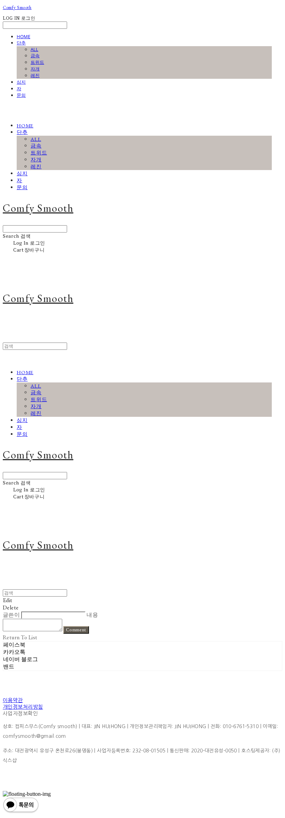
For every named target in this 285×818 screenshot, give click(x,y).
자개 (35, 69)
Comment (76, 629)
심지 (21, 82)
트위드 (37, 62)
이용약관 (13, 700)
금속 (35, 55)
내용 (92, 614)
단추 (21, 43)
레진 (35, 75)
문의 (21, 95)
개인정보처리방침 (23, 706)
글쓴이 (11, 614)
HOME (23, 36)
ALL (34, 49)
